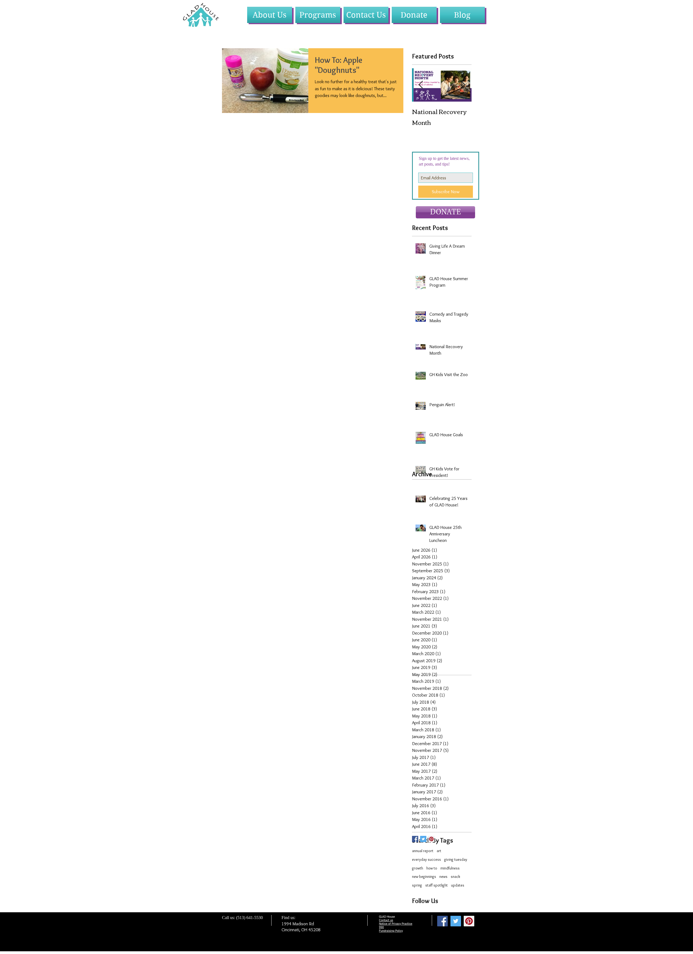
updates (457, 885)
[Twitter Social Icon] (423, 839)
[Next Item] (462, 85)
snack (455, 876)
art (439, 850)
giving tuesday (455, 859)
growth (417, 868)
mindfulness (450, 868)
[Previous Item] (420, 85)
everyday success (426, 859)
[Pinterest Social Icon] (431, 839)
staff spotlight (436, 885)
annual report (422, 850)
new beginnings (424, 876)
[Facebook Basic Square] (415, 839)
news (443, 876)
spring (417, 885)
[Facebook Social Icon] (442, 921)
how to (431, 868)
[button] (270, 15)
